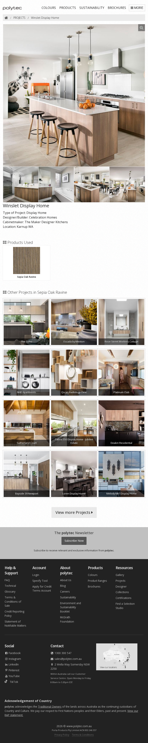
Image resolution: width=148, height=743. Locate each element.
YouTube (14, 676)
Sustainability (68, 597)
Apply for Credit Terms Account (41, 589)
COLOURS (49, 8)
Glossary (10, 591)
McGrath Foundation (67, 619)
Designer (121, 586)
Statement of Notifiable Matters (15, 624)
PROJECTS (19, 18)
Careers (65, 591)
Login (35, 575)
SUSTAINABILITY (91, 8)
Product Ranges (97, 580)
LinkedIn (13, 664)
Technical (10, 586)
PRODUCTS (67, 8)
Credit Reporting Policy (14, 613)
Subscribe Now (74, 540)
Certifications (123, 598)
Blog (63, 586)
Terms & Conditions (83, 734)
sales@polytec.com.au (68, 659)
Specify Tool (40, 580)
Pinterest (13, 670)
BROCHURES (117, 8)
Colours (93, 575)
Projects (120, 580)
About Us (65, 580)
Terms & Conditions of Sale (13, 601)
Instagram (14, 659)
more (138, 7)
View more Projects (73, 512)
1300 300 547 (62, 653)
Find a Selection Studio (125, 606)
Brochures (94, 586)
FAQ (7, 580)
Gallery (120, 575)
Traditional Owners (49, 706)
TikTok (12, 682)
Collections (122, 592)
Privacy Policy (62, 734)
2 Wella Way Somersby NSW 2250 (70, 666)
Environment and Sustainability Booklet (70, 607)
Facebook (14, 653)
